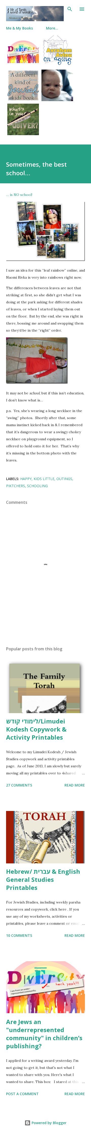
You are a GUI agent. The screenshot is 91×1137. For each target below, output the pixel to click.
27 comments (19, 785)
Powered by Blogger (48, 1122)
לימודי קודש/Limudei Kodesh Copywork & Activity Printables (36, 729)
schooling (37, 485)
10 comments (19, 935)
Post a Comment (22, 1093)
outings (64, 478)
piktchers (15, 485)
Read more (74, 785)
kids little (44, 478)
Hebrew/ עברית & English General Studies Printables (43, 879)
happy (26, 478)
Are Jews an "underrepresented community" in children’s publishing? (44, 1033)
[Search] (70, 9)
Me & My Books (19, 28)
